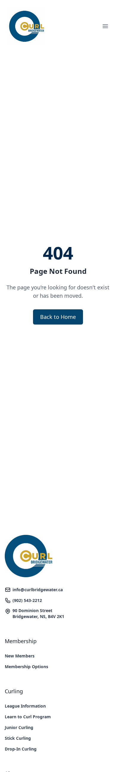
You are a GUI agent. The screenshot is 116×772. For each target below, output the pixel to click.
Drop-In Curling (21, 749)
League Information (25, 706)
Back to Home (58, 316)
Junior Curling (19, 727)
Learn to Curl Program (28, 716)
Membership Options (26, 666)
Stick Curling (18, 738)
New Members (20, 656)
